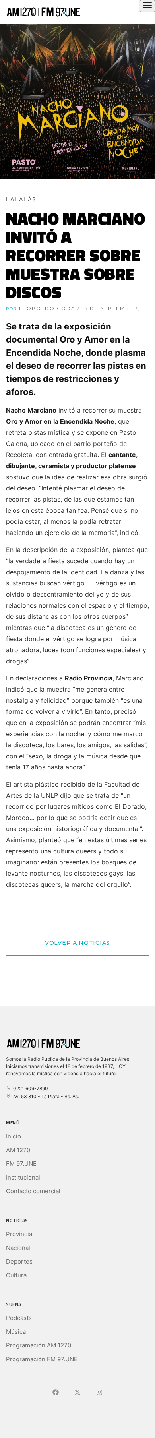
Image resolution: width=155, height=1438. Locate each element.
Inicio (13, 1136)
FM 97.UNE (21, 1163)
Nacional (18, 1248)
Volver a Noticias (77, 942)
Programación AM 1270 (38, 1345)
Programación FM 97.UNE (42, 1359)
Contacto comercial (33, 1191)
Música (16, 1331)
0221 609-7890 (29, 1088)
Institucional (23, 1177)
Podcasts (19, 1318)
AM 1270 (18, 1150)
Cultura (16, 1275)
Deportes (19, 1261)
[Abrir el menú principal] (147, 6)
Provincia (19, 1234)
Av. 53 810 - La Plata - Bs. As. (45, 1096)
